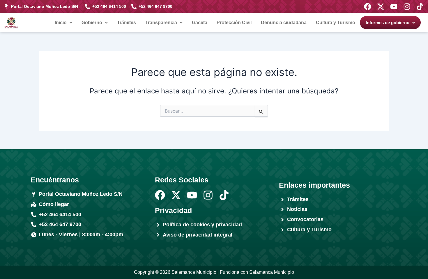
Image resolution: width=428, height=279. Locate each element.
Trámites (126, 22)
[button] (63, 22)
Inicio (61, 22)
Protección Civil (234, 22)
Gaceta (199, 22)
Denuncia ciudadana (284, 22)
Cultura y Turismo (335, 22)
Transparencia (161, 22)
